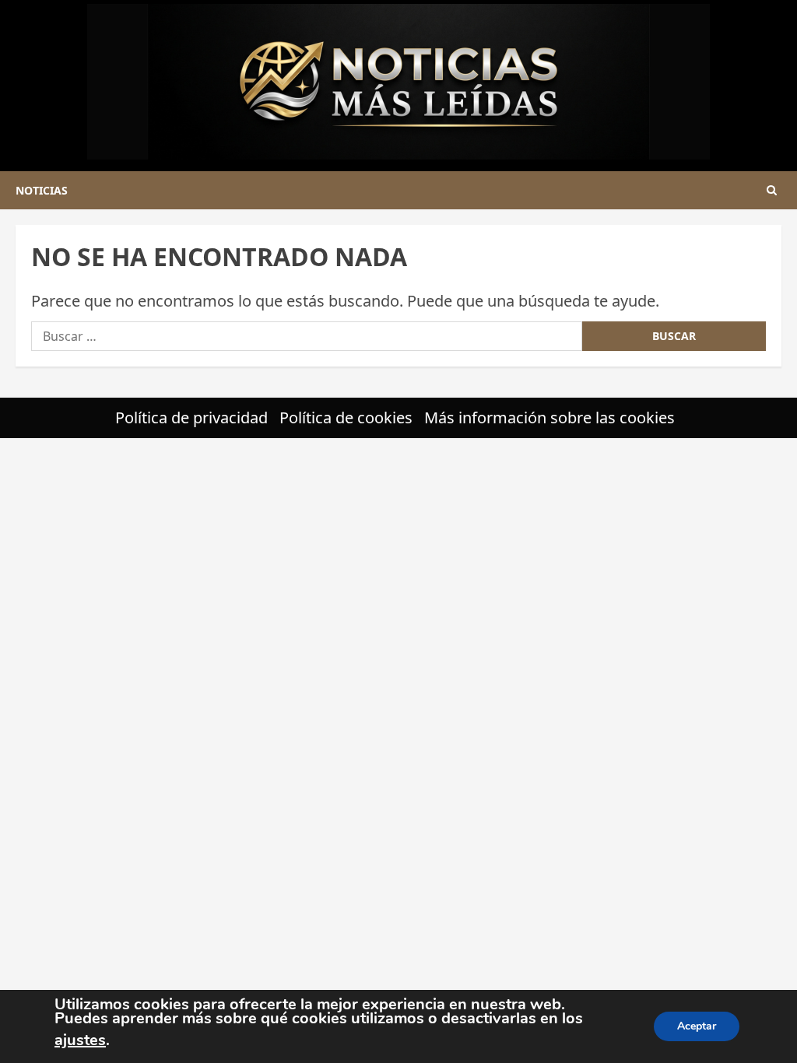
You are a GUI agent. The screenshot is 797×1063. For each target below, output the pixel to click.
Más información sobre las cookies (549, 417)
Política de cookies (346, 417)
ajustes (80, 1040)
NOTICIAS (42, 190)
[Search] (771, 190)
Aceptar (696, 1026)
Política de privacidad (191, 417)
